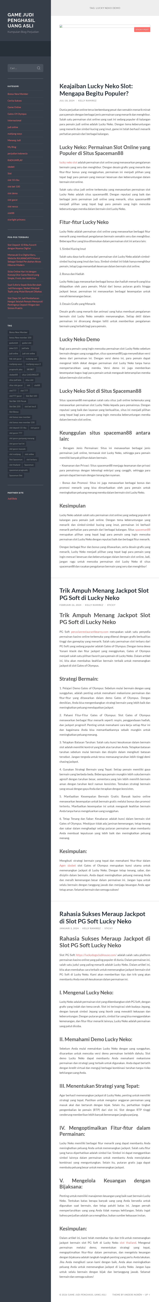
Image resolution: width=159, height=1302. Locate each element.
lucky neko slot (68, 162)
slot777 (12, 390)
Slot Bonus (14, 412)
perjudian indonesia (17, 153)
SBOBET (30, 369)
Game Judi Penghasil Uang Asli (21, 20)
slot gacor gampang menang (21, 438)
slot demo (13, 193)
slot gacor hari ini (16, 443)
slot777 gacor (15, 396)
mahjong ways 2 (33, 364)
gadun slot (26, 343)
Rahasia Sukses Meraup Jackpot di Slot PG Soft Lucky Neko (102, 917)
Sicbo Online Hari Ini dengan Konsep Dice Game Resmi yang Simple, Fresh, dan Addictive (23, 275)
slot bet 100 (14, 186)
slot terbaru (32, 459)
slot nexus (13, 206)
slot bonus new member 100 (22, 422)
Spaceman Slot (15, 475)
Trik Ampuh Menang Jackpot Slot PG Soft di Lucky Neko (104, 594)
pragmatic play (16, 369)
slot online (29, 454)
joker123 (13, 348)
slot (28, 385)
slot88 (11, 213)
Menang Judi (14, 140)
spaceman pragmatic (18, 470)
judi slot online (28, 353)
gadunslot (13, 343)
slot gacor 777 (15, 433)
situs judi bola (15, 380)
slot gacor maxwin (17, 449)
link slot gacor (15, 359)
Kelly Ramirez (87, 100)
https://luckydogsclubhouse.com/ (96, 955)
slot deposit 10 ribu (17, 427)
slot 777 (24, 390)
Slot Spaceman (15, 459)
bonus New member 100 (20, 337)
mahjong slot (31, 359)
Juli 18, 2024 (67, 100)
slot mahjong (15, 454)
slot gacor (13, 199)
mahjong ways (15, 133)
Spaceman (29, 465)
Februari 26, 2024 (70, 605)
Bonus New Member (18, 93)
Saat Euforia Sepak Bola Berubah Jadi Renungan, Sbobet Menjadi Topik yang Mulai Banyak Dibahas (25, 288)
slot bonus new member (19, 417)
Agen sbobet (67, 865)
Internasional (14, 120)
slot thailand (14, 465)
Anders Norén (133, 1294)
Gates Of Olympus (17, 113)
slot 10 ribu (13, 180)
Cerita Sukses (15, 100)
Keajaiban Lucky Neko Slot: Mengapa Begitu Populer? (96, 89)
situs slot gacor (16, 385)
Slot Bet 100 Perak (17, 401)
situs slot (29, 380)
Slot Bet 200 (14, 406)
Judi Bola (12, 498)
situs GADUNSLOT (30, 374)
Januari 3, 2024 (69, 928)
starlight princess (16, 219)
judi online (13, 127)
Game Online (14, 107)
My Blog (12, 146)
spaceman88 (142, 529)
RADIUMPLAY (15, 160)
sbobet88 (13, 374)
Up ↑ (147, 1294)
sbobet (11, 166)
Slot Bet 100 (31, 396)
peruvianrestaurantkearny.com (89, 631)
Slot (10, 173)
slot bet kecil (30, 406)
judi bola (25, 348)
